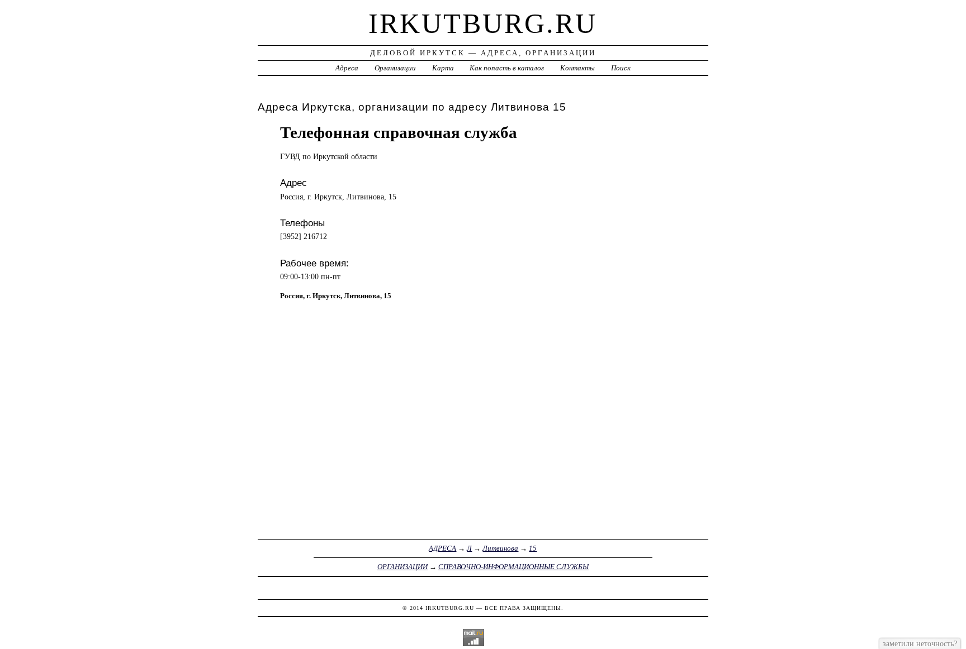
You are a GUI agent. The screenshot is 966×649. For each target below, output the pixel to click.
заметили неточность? (920, 643)
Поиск (621, 68)
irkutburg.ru (482, 23)
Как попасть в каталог (507, 68)
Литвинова (500, 548)
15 (533, 548)
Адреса (346, 68)
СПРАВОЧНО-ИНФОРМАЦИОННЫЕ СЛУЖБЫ (513, 566)
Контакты (577, 68)
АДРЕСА (442, 548)
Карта (443, 68)
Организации (395, 68)
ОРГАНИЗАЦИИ (402, 566)
